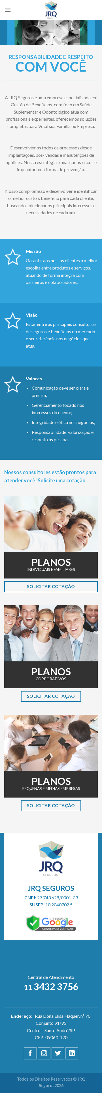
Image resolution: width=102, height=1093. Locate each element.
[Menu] (7, 10)
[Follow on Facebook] (30, 1053)
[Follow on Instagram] (44, 1053)
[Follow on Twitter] (58, 1053)
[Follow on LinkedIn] (71, 1053)
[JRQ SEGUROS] (51, 10)
